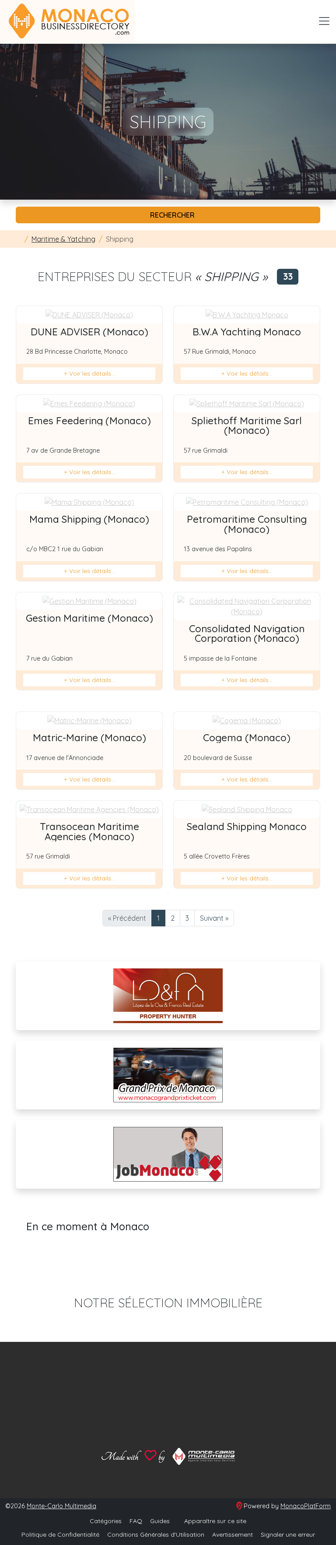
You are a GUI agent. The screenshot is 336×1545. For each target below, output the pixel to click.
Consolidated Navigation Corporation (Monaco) (246, 633)
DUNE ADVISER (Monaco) (89, 332)
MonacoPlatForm (305, 1506)
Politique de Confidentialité (60, 1534)
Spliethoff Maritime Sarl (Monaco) (247, 425)
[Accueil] (18, 239)
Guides (160, 1521)
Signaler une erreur (288, 1534)
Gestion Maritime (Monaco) (89, 618)
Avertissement (232, 1534)
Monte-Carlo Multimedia (61, 1506)
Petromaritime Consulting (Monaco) (247, 524)
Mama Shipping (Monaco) (89, 519)
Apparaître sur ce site (214, 1521)
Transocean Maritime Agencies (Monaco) (89, 831)
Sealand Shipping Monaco (247, 826)
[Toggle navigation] (324, 21)
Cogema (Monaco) (246, 738)
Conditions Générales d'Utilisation (155, 1534)
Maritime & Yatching (63, 239)
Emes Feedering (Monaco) (89, 421)
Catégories (106, 1521)
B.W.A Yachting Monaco (246, 332)
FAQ (136, 1521)
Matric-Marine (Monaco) (89, 738)
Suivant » (214, 918)
